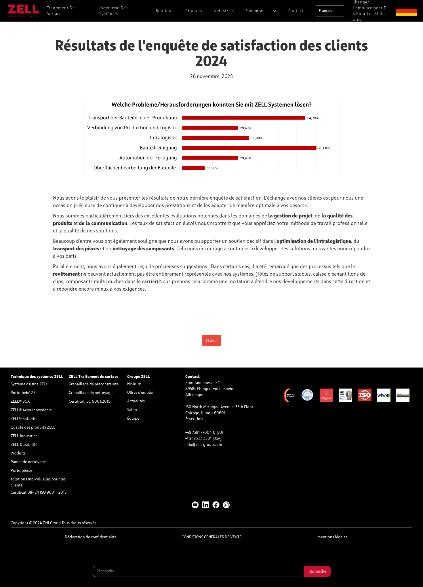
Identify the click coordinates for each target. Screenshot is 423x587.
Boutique (165, 11)
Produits (193, 11)
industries (224, 11)
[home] (23, 11)
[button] (261, 11)
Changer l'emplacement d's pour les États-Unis (370, 11)
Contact (296, 11)
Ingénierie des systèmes (113, 11)
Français (325, 11)
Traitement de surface (61, 11)
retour (211, 340)
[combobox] (330, 10)
